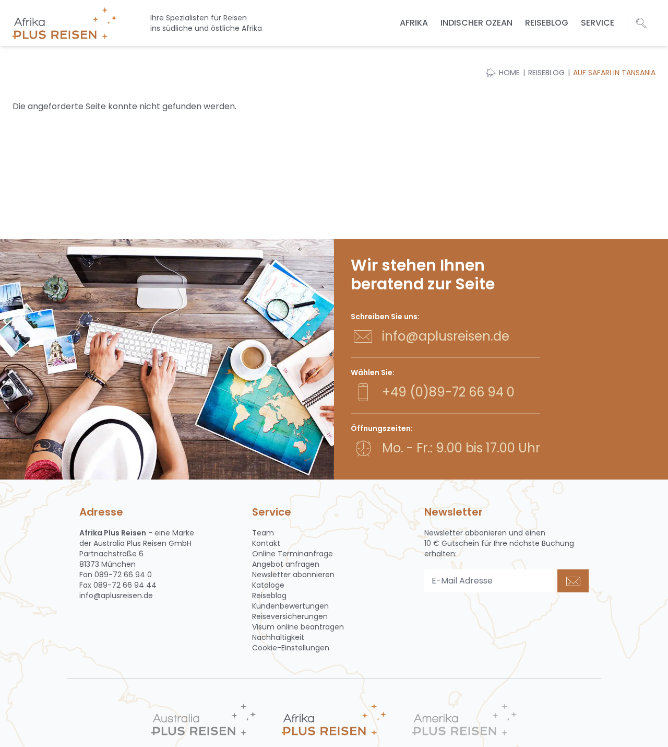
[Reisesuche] (641, 23)
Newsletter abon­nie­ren (293, 574)
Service (597, 23)
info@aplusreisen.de (445, 336)
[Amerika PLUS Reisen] (464, 720)
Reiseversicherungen (290, 616)
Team (263, 533)
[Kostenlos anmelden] (573, 580)
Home (509, 72)
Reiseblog (546, 23)
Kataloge (268, 585)
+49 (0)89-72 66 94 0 (448, 392)
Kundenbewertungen (290, 606)
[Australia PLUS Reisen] (203, 720)
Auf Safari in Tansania (614, 72)
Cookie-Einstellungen (290, 648)
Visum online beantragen (298, 627)
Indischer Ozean (476, 23)
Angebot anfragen (285, 564)
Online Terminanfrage (292, 553)
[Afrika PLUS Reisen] (334, 720)
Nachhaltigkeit (278, 637)
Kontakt (266, 543)
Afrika (414, 23)
